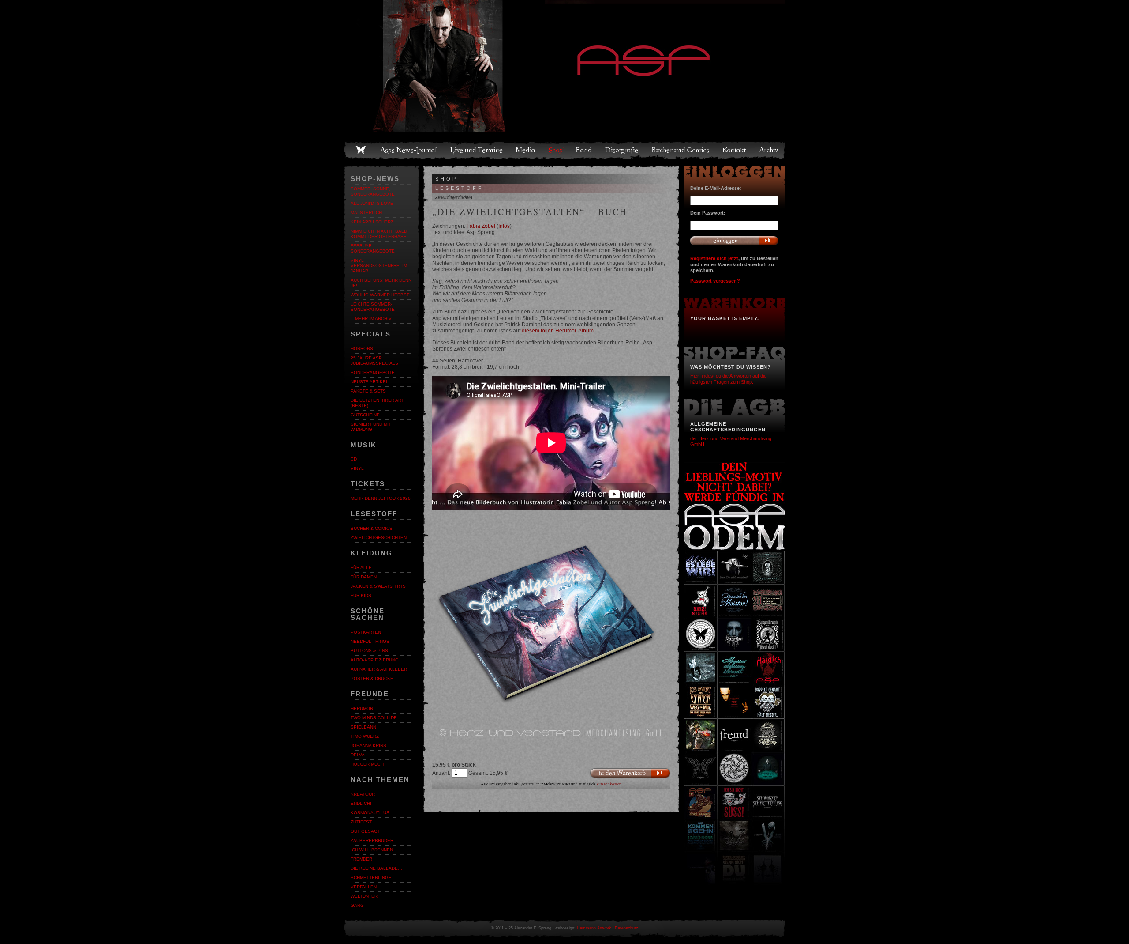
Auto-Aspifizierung (375, 659)
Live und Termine (476, 150)
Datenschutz (626, 928)
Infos (504, 226)
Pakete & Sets (368, 391)
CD (354, 459)
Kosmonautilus (370, 812)
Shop (556, 150)
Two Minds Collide (374, 717)
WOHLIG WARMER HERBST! (381, 294)
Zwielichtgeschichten (379, 537)
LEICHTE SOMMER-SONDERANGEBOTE (373, 307)
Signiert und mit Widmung (371, 427)
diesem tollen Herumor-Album (558, 331)
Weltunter (364, 896)
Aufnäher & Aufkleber (379, 669)
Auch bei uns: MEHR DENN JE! (381, 283)
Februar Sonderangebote (373, 248)
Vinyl (357, 468)
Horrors (362, 348)
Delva (358, 754)
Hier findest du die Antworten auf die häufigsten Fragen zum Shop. (728, 378)
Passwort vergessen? (715, 280)
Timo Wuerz (365, 736)
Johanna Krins (368, 745)
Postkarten (366, 632)
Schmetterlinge (371, 877)
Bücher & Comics (372, 528)
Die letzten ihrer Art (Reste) (377, 403)
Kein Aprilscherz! (373, 221)
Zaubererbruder (372, 840)
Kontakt (734, 150)
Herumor (362, 708)
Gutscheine (365, 414)
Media (526, 150)
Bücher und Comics (681, 150)
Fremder (361, 859)
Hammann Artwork (594, 928)
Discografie (622, 150)
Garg (357, 905)
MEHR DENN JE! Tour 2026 (381, 498)
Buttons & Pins (369, 650)
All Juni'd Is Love (372, 203)
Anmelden (734, 240)
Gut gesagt (365, 831)
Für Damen (364, 576)
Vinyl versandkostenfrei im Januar (379, 265)
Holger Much (367, 764)
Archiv (769, 150)
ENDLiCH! (361, 803)
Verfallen (364, 886)
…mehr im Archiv (371, 318)
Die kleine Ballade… (376, 868)
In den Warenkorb (630, 773)
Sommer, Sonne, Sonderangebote (373, 191)
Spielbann (363, 727)
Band (584, 150)
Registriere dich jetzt (714, 258)
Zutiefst (361, 821)
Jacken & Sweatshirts (378, 586)
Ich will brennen (372, 849)
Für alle (361, 567)
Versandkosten (608, 784)
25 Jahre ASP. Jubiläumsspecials (374, 360)
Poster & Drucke (372, 678)
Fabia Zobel (481, 226)
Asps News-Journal (409, 150)
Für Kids (361, 595)
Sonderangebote (373, 372)
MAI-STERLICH (366, 212)
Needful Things (370, 641)
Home (361, 150)
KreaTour (363, 794)
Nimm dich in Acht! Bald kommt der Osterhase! (379, 234)
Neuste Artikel (370, 381)
